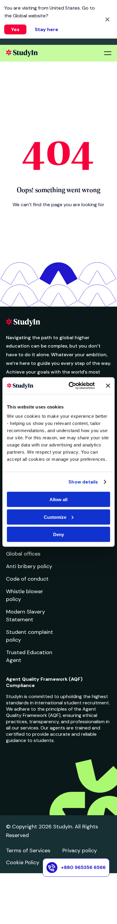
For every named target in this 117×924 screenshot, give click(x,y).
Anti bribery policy (29, 566)
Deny (58, 534)
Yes (15, 29)
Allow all (59, 499)
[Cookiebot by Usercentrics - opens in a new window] (71, 386)
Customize (55, 516)
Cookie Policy (22, 862)
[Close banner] (108, 385)
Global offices (23, 553)
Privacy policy (79, 850)
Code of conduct (27, 578)
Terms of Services (28, 850)
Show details (83, 482)
